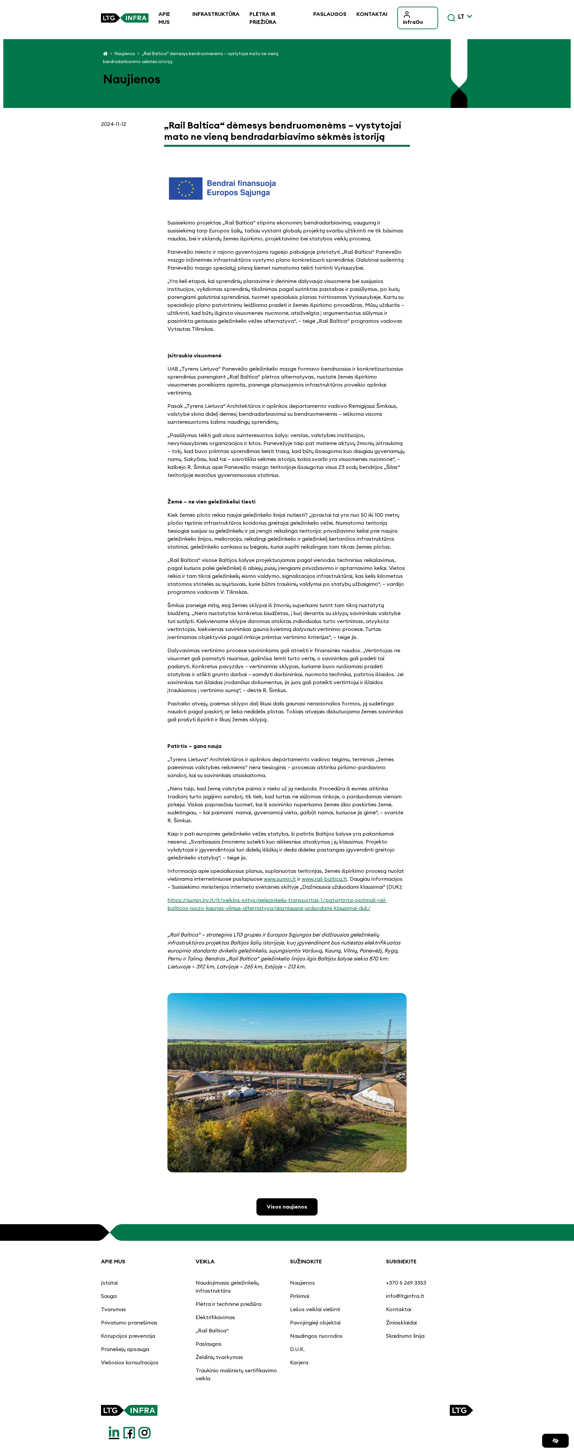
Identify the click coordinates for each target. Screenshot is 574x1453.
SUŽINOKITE (306, 1261)
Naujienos (125, 53)
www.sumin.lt (280, 878)
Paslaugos (329, 14)
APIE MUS (113, 1261)
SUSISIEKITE (401, 1261)
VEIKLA (205, 1261)
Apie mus (164, 18)
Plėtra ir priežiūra (262, 18)
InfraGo (413, 22)
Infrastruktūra (215, 14)
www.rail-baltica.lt (324, 878)
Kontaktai (371, 14)
